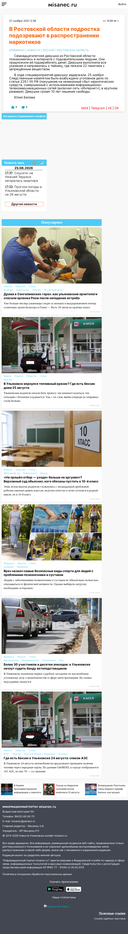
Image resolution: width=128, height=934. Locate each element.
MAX (84, 108)
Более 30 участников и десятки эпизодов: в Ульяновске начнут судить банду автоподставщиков (47, 666)
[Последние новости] (34, 163)
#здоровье (9, 567)
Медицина (9, 563)
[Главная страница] (62, 4)
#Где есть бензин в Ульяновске (39, 754)
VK (110, 108)
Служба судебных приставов (110, 918)
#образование (30, 473)
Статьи (32, 286)
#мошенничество (30, 660)
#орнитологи (22, 290)
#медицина (22, 567)
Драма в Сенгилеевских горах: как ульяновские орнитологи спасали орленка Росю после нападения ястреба (50, 296)
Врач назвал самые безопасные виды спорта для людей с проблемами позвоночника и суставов (48, 573)
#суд (61, 660)
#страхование (49, 660)
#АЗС (6, 754)
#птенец (36, 290)
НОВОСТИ (33, 50)
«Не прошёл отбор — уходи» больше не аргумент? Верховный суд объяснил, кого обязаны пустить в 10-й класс (51, 479)
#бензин (8, 379)
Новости (8, 286)
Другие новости (24, 204)
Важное (7, 376)
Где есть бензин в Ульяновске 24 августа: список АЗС (46, 758)
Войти (122, 4)
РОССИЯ (48, 50)
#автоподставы (11, 660)
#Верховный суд (12, 473)
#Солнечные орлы (53, 290)
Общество (21, 286)
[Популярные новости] (41, 163)
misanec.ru (60, 835)
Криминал (9, 657)
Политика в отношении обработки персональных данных (37, 874)
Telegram (98, 108)
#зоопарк (8, 290)
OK (116, 108)
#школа (44, 473)
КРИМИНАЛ (16, 50)
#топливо (63, 754)
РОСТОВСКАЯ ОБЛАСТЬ (73, 50)
